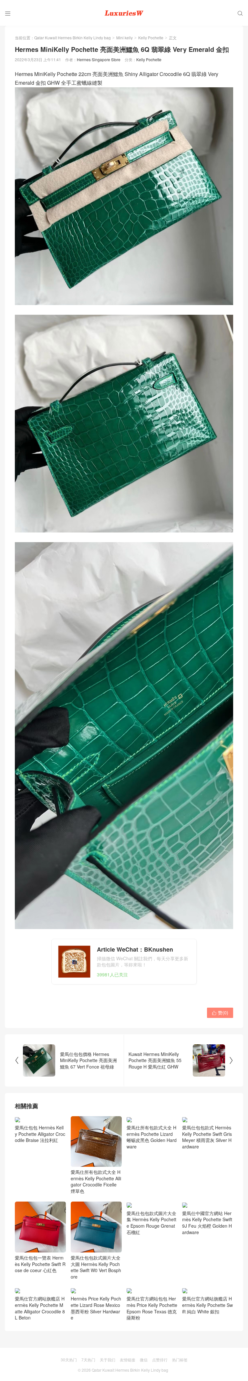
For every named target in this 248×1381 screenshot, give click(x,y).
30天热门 (69, 1359)
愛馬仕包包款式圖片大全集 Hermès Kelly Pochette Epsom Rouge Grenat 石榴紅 (151, 1222)
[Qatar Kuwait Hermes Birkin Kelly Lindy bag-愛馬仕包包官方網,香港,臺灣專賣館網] (124, 12)
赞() (220, 1012)
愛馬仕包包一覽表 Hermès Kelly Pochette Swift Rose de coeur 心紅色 (40, 1263)
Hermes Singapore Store (98, 59)
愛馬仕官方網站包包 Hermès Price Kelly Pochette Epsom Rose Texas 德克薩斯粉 (152, 1308)
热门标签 (180, 1359)
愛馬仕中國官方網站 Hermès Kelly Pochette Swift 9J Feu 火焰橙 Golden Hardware (207, 1222)
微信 (144, 1359)
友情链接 (127, 1359)
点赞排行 (160, 1359)
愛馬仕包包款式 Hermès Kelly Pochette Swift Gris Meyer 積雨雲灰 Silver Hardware (207, 1137)
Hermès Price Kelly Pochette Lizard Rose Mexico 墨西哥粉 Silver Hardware (96, 1308)
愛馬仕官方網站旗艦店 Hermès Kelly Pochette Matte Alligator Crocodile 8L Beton (40, 1308)
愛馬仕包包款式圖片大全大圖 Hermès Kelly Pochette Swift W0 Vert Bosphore (96, 1267)
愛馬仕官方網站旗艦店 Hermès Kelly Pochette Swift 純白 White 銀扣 (207, 1304)
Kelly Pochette (150, 37)
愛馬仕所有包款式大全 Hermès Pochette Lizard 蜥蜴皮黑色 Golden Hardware (152, 1137)
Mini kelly (124, 37)
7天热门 (88, 1359)
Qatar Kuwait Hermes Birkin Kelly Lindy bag (72, 37)
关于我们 (107, 1359)
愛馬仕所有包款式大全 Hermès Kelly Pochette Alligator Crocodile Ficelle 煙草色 (96, 1181)
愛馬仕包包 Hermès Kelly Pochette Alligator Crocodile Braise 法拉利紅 (40, 1133)
